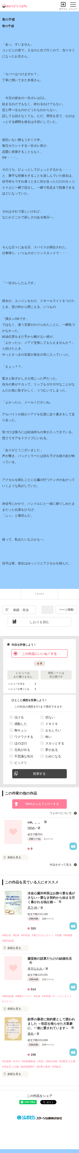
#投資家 (6, 1061)
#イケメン (8, 1001)
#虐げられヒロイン (43, 935)
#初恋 (40, 1061)
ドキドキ (51, 724)
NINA (31, 828)
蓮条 (30, 1033)
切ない (50, 717)
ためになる (53, 756)
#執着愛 (67, 935)
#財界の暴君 (43, 1066)
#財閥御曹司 (27, 1066)
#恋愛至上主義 (67, 1061)
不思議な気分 (23, 756)
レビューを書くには (18, 689)
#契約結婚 (8, 940)
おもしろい (53, 730)
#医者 (16, 935)
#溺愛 (58, 935)
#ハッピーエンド (62, 996)
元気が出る (22, 750)
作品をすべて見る (61, 864)
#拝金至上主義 (10, 1066)
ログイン (63, 9)
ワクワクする (23, 737)
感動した (20, 724)
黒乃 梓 (32, 907)
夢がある (51, 750)
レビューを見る (16, 683)
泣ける (19, 717)
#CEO (16, 1061)
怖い (48, 737)
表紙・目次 (21, 610)
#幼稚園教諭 (28, 1061)
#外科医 (25, 935)
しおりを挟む (39, 622)
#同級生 (56, 1066)
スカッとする (54, 743)
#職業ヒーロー (23, 996)
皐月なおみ (35, 968)
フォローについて (61, 813)
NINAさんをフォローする (42, 804)
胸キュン (20, 730)
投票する (39, 773)
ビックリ (20, 762)
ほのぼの (20, 743)
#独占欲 (6, 935)
